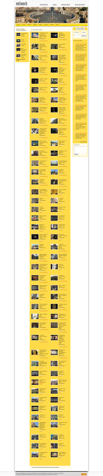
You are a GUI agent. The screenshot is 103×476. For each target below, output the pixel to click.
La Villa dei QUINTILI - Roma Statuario (62, 245)
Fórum (46, 24)
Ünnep (22, 39)
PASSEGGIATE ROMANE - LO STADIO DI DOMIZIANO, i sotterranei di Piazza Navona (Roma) (62, 339)
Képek (29, 24)
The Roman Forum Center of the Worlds (62, 362)
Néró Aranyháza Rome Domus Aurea (43, 324)
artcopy (60, 146)
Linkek (52, 24)
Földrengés (23, 44)
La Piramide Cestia (63, 422)
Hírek (40, 24)
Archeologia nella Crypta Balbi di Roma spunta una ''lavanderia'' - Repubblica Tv (43, 131)
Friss (57, 24)
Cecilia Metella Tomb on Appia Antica (43, 171)
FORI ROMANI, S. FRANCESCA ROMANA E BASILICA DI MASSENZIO (43, 425)
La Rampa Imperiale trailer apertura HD (43, 99)
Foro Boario (61, 415)
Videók (35, 24)
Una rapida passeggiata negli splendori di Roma (43, 362)
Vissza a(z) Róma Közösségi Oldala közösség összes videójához (45, 467)
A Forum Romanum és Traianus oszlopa (43, 453)
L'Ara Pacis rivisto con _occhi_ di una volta (43, 56)
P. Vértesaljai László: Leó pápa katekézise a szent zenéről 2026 (80, 117)
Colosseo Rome (62, 388)
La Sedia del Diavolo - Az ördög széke (43, 152)
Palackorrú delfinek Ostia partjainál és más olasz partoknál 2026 (80, 137)
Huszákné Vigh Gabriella (80, 44)
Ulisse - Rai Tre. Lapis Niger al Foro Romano (43, 142)
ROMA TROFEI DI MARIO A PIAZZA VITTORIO (43, 255)
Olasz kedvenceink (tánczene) (23, 49)
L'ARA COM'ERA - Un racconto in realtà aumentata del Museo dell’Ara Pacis (62, 58)
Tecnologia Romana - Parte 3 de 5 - (43, 336)
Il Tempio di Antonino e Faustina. (61, 89)
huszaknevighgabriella (44, 40)
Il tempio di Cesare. (43, 87)
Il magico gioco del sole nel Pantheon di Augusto (62, 181)
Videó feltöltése (81, 28)
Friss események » (83, 141)
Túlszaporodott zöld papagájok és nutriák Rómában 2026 (79, 108)
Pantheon (42, 198)
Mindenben (84, 32)
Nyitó (18, 24)
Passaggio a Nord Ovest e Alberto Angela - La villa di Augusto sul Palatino (62, 325)
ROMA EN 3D (42, 380)
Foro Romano (42, 415)
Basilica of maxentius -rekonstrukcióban (43, 120)
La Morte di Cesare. (44, 78)
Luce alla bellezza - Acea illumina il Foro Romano (44, 69)
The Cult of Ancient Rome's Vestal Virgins (43, 305)
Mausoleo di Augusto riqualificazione (43, 226)
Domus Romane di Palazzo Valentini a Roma (63, 295)
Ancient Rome (42, 434)
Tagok (23, 24)
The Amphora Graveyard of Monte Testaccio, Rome (63, 99)
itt (56, 474)
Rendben (84, 474)
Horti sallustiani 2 (62, 285)
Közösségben (76, 32)
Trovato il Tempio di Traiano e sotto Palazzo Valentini (44, 236)
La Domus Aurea (62, 207)
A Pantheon (61, 443)
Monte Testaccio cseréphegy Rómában (43, 277)
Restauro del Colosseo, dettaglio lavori (63, 120)
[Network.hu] (21, 4)
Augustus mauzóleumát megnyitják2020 (62, 34)
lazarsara (41, 231)
